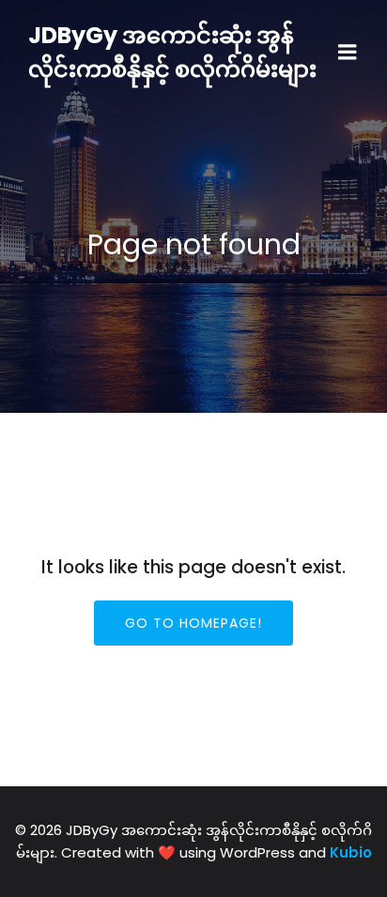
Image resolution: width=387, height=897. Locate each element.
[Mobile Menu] (347, 52)
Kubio (351, 852)
